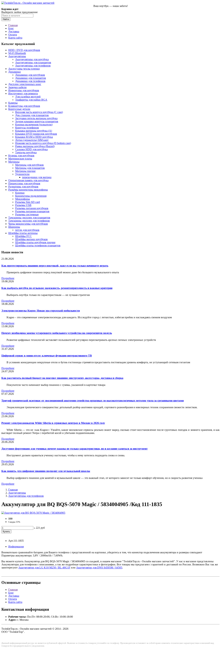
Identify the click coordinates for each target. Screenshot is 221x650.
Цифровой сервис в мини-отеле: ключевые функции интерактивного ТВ (46, 355)
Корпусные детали (19, 109)
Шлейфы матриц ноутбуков (31, 239)
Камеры (13, 102)
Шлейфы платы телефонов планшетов (37, 245)
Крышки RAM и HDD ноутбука (34, 136)
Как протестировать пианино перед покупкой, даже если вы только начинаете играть (54, 265)
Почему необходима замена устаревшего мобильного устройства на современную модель (56, 333)
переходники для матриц (36, 177)
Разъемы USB (23, 205)
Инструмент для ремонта (23, 93)
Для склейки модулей (28, 96)
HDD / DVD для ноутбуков (24, 50)
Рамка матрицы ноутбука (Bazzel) (35, 146)
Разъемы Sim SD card (27, 202)
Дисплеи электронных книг (24, 84)
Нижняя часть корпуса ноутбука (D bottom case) (43, 143)
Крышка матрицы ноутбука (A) (33, 130)
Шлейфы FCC (23, 236)
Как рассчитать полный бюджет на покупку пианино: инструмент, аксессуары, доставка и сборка (62, 378)
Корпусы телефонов (27, 127)
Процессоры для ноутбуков (24, 183)
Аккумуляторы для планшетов (33, 62)
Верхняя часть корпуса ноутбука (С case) (39, 112)
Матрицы (14, 161)
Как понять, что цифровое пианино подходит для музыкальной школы (45, 471)
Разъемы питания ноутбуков (31, 208)
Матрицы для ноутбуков (29, 164)
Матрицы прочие (25, 171)
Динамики (14, 71)
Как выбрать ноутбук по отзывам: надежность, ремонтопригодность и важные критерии (56, 288)
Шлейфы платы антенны (23, 233)
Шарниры (14, 226)
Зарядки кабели (17, 87)
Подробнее (7, 278)
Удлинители (22, 174)
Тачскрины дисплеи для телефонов (29, 220)
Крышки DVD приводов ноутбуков (36, 133)
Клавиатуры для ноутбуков (24, 105)
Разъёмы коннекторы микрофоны (28, 189)
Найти (6, 19)
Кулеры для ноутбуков (21, 155)
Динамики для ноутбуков (30, 74)
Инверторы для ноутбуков (23, 90)
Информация (16, 546)
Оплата (12, 34)
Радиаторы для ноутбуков (23, 186)
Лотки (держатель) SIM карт (32, 140)
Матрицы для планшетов (30, 167)
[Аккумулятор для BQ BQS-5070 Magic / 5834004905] (33, 512)
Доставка (13, 31)
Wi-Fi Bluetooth (17, 53)
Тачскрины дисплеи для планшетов (29, 217)
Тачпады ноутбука (26, 152)
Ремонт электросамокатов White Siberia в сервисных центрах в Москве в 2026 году (53, 423)
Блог (11, 28)
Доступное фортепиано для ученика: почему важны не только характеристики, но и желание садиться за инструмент (74, 448)
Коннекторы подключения (30, 195)
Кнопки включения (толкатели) (33, 124)
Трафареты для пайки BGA (31, 99)
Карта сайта (15, 37)
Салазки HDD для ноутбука (31, 149)
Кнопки (20, 192)
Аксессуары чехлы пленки (24, 68)
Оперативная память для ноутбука (28, 180)
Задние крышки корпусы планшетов (36, 121)
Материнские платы (20, 158)
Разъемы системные (27, 214)
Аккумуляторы (17, 56)
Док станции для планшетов (32, 115)
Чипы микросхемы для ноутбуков (28, 223)
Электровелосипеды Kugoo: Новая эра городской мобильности (40, 310)
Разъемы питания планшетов (32, 211)
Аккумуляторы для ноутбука (32, 59)
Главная (13, 25)
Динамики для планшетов (30, 78)
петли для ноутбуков (27, 229)
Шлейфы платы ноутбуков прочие (35, 242)
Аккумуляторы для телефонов (33, 65)
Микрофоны (22, 198)
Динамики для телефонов (30, 81)
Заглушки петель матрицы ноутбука (36, 118)
